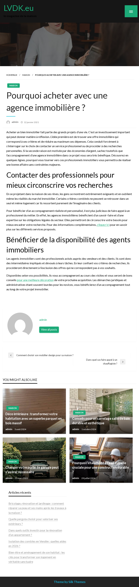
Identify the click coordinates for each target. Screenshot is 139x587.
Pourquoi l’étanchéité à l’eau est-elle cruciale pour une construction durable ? (100, 467)
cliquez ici (103, 224)
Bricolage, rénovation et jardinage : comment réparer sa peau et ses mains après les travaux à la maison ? (37, 508)
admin (15, 122)
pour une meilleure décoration (35, 280)
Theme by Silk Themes (69, 582)
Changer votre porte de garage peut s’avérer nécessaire (32, 469)
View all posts (49, 329)
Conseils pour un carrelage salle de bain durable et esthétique (101, 420)
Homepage (11, 75)
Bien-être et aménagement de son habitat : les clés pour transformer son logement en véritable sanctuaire (37, 557)
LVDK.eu (19, 8)
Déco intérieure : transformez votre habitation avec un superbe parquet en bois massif (33, 418)
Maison (26, 75)
